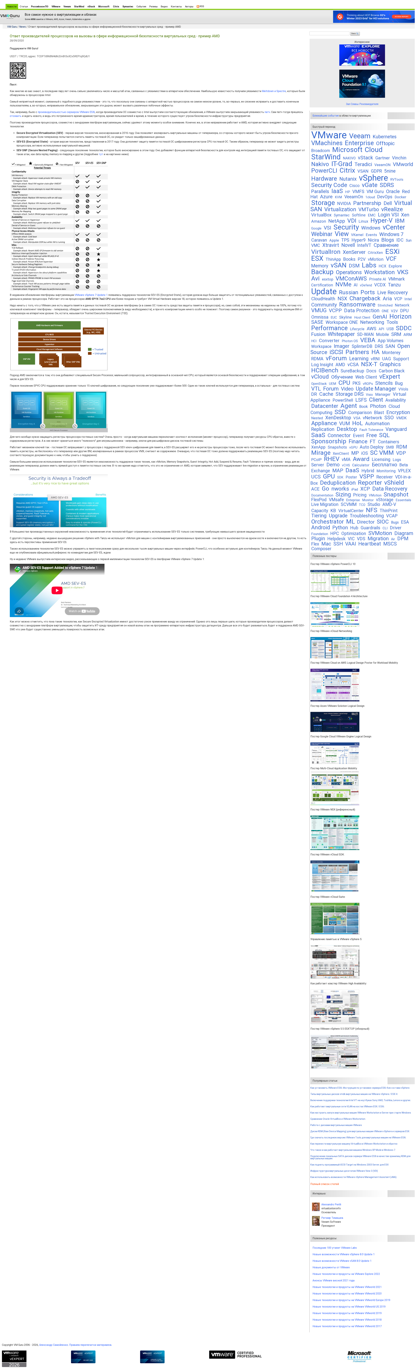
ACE (315, 489)
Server (317, 465)
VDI (351, 220)
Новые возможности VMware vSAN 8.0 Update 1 (342, 1260)
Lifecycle (357, 329)
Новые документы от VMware (331, 1267)
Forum (331, 388)
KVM (338, 197)
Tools (392, 322)
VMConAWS (351, 278)
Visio (369, 395)
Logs (397, 459)
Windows (370, 228)
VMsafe (336, 499)
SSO (389, 417)
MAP (337, 470)
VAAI (350, 544)
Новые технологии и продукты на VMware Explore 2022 (346, 1273)
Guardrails (370, 527)
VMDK (401, 418)
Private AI (377, 279)
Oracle (393, 191)
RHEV (331, 458)
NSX (342, 299)
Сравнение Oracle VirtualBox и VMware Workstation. (338, 1119)
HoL (357, 423)
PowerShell (343, 400)
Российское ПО (39, 6)
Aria (387, 298)
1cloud (370, 197)
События (141, 6)
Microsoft (103, 6)
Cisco (354, 185)
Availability (395, 400)
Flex (315, 544)
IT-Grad (341, 164)
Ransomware (357, 304)
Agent (348, 405)
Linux (363, 221)
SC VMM (382, 452)
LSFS (361, 400)
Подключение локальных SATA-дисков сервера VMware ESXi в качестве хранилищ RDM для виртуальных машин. (360, 1157)
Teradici (363, 164)
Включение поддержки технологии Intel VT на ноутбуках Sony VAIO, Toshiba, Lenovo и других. (360, 1100)
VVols (403, 389)
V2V (394, 311)
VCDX (380, 285)
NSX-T (369, 364)
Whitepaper (341, 334)
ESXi (392, 251)
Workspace (321, 346)
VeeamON (382, 165)
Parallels (320, 191)
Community (324, 305)
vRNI (375, 358)
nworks (340, 488)
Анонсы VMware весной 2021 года (333, 1280)
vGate (370, 184)
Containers (388, 441)
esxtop (327, 279)
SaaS (318, 435)
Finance (358, 441)
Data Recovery (389, 488)
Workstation (379, 272)
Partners (357, 352)
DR (314, 394)
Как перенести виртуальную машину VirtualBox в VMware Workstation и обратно (353, 1143)
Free (371, 435)
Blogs (387, 240)
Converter (329, 340)
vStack (91, 6)
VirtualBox (321, 215)
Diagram (403, 533)
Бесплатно (384, 465)
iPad (354, 489)
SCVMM (349, 504)
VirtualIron (325, 251)
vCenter (394, 227)
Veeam (67, 6)
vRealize (392, 209)
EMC (372, 215)
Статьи (24, 6)
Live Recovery (392, 292)
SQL (384, 435)
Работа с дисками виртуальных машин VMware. (336, 1125)
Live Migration (324, 504)
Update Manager (376, 388)
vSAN (338, 265)
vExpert (389, 376)
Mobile (382, 334)
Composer (321, 548)
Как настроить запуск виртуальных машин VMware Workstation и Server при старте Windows (360, 1112)
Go (325, 488)
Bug (399, 383)
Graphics (390, 364)
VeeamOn (353, 196)
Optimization (353, 533)
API (381, 329)
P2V (362, 259)
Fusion (318, 334)
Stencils (384, 383)
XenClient (341, 453)
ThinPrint (389, 510)
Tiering (319, 516)
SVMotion (380, 533)
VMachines (327, 143)
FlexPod (319, 499)
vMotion (376, 259)
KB (333, 510)
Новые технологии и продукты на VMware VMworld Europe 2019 (351, 1300)
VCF (391, 258)
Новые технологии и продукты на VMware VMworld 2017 (347, 1326)
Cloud (374, 150)
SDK (340, 477)
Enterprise (359, 143)
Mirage (320, 452)
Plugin (318, 538)
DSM (354, 266)
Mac (326, 544)
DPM (402, 538)
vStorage (384, 499)
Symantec (127, 6)
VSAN (363, 171)
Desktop (347, 429)
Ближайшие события (326, 115)
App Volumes (390, 340)
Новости (11, 6)
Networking (372, 322)
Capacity (319, 510)
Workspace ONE (342, 322)
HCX (382, 266)
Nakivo (320, 164)
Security (346, 227)
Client (376, 399)
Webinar (321, 234)
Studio (374, 504)
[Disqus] (158, 675)
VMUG (319, 310)
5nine (390, 171)
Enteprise (353, 500)
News (22, 26)
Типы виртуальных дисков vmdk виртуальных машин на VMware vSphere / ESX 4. (354, 1094)
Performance (329, 328)
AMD (340, 364)
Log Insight (322, 364)
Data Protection (361, 310)
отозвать (15, 116)
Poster (351, 477)
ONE (385, 311)
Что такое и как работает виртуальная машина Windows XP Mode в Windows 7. (353, 1150)
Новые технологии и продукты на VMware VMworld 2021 (347, 1287)
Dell (388, 203)
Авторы (189, 6)
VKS (402, 272)
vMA (346, 459)
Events (371, 235)
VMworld (403, 164)
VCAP (391, 516)
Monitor (368, 500)
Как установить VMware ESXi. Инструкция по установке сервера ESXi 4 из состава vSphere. (360, 1088)
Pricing (360, 495)
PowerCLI (324, 170)
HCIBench (324, 370)
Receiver (384, 477)
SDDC (404, 328)
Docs (371, 371)
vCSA (353, 364)
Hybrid (368, 470)
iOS (364, 453)
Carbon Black (392, 371)
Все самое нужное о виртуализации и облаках (60, 15)
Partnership (367, 203)
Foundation (319, 534)
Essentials (403, 500)
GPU (329, 476)
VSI (327, 228)
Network (402, 305)
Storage (323, 203)
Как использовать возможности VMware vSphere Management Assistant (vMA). (353, 1177)
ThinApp (333, 259)
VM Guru (12, 26)
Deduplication (338, 482)
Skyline (345, 317)
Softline (359, 215)
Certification (322, 285)
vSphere (373, 178)
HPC (334, 533)
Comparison (360, 412)
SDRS (387, 185)
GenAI (380, 317)
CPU (344, 382)
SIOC (383, 522)
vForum (336, 358)
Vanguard (396, 429)
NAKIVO (349, 158)
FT (373, 441)
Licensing (381, 459)
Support (401, 358)
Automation (377, 423)
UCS (316, 477)
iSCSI (336, 352)
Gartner (382, 157)
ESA (405, 522)
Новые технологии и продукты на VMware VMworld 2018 (347, 1319)
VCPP (335, 310)
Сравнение (386, 245)
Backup (322, 272)
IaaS (337, 191)
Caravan (319, 240)
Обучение (342, 377)
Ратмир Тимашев (332, 1217)
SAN (390, 346)
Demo (333, 465)
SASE (317, 322)
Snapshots (337, 447)
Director (366, 522)
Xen (405, 215)
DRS (379, 346)
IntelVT (364, 245)
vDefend (366, 285)
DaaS (352, 470)
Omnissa (319, 317)
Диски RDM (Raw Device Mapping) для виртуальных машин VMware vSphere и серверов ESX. (360, 1131)
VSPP (366, 476)
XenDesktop (338, 417)
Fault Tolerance (371, 430)
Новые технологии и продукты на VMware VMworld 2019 (347, 1313)
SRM (396, 334)
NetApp (336, 221)
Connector (339, 435)
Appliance (324, 423)
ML (350, 521)
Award (361, 459)
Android (320, 527)
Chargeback (364, 298)
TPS (345, 240)
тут (101, 154)
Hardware (324, 178)
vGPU (353, 447)
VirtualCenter (351, 510)
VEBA (367, 340)
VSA (357, 418)
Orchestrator (327, 521)
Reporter (370, 482)
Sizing (343, 494)
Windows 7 (391, 234)
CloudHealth (323, 298)
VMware (56, 6)
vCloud (320, 376)
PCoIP (316, 459)
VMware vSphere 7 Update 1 (91, 295)
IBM (400, 221)
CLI (385, 528)
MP (355, 453)
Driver (396, 527)
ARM (407, 334)
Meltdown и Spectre (274, 91)
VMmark (396, 279)
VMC (315, 245)
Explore (395, 266)
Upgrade (338, 516)
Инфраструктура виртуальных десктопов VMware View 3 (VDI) (344, 1171)
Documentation (322, 495)
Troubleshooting (367, 516)
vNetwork (372, 417)
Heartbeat (369, 544)
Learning (359, 358)
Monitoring (386, 471)
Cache (326, 394)
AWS (371, 328)
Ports (368, 292)
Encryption (398, 412)
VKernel (357, 235)
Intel (408, 299)
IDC (399, 240)
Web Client (366, 377)
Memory (319, 266)
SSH (338, 544)
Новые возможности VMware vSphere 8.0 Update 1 (344, 1254)
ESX (317, 258)
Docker (400, 197)
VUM (344, 423)
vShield (394, 482)
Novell (348, 245)
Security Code (329, 185)
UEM (332, 384)
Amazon (318, 221)
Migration (378, 538)
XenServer (354, 252)
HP (347, 192)
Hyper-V (381, 220)
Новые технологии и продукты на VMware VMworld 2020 (347, 1293)
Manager (383, 394)
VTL (316, 388)
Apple (334, 240)
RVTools (396, 179)
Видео (164, 6)
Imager (341, 346)
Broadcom (320, 150)
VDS (361, 538)
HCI (314, 341)
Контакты (176, 6)
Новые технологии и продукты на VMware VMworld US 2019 (349, 1306)
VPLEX (404, 470)
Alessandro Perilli (331, 1204)
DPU (404, 310)
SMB (390, 447)
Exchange (320, 470)
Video (347, 389)
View (342, 234)
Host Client (362, 317)
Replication (322, 429)
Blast (379, 412)
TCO (362, 505)
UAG (386, 358)
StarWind (79, 6)
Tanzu (394, 285)
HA (375, 352)
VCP (398, 298)
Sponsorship (328, 441)
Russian (348, 292)
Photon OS (350, 341)
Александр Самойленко (53, 1344)
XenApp (318, 447)
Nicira (373, 240)
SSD (340, 412)
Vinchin (399, 158)
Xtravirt (330, 245)
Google (316, 228)
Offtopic (385, 143)
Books (349, 259)
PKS (357, 383)
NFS (371, 510)
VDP (401, 453)
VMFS (358, 191)
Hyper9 (359, 240)
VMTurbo (368, 209)
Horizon (400, 316)
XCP (365, 489)
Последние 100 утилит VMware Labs (335, 1247)
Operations (349, 272)
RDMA (317, 358)
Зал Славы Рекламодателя (362, 104)
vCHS (346, 465)
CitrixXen (375, 252)
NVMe (343, 284)
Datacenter (324, 406)
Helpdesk (336, 538)
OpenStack (319, 384)
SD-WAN (365, 334)
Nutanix (348, 179)
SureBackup (352, 371)
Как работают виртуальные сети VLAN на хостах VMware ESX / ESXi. (347, 1106)
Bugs (395, 522)
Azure (326, 196)
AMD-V (389, 504)
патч (267, 112)
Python (340, 527)
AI (356, 284)
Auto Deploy (372, 447)
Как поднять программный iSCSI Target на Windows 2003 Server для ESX (349, 1164)
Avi (315, 278)
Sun (408, 240)
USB (390, 329)
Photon (378, 406)
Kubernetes (385, 136)
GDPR (376, 171)
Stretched (385, 305)
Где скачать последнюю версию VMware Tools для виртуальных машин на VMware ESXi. (358, 1137)
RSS (201, 6)
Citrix (116, 6)
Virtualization (340, 209)
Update (324, 291)
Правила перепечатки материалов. (90, 1344)
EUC (334, 317)
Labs (369, 265)
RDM (401, 447)
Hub (354, 527)
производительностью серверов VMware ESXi (66, 112)
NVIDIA (344, 203)
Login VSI (388, 215)
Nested (317, 418)
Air (393, 539)
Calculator (361, 465)
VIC (351, 538)
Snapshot (396, 494)
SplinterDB (362, 346)
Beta (403, 464)
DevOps (384, 196)
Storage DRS (350, 394)
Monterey (391, 352)
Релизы (153, 6)
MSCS (390, 544)
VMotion (375, 495)
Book (363, 406)
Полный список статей (324, 1184)
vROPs (368, 384)
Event (358, 435)
